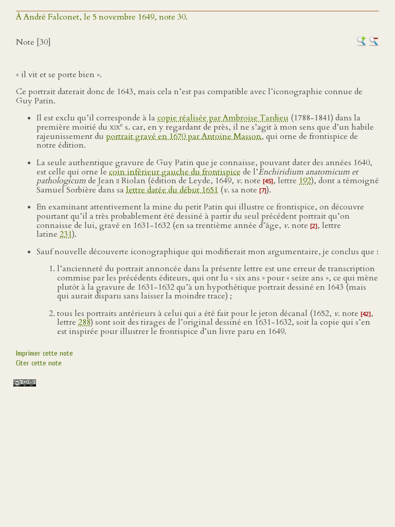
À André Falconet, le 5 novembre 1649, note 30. (102, 17)
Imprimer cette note (44, 353)
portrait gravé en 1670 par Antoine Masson (183, 136)
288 (84, 322)
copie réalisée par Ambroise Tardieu (223, 118)
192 (305, 180)
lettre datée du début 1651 (172, 190)
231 (66, 234)
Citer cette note (39, 363)
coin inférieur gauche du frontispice (175, 172)
